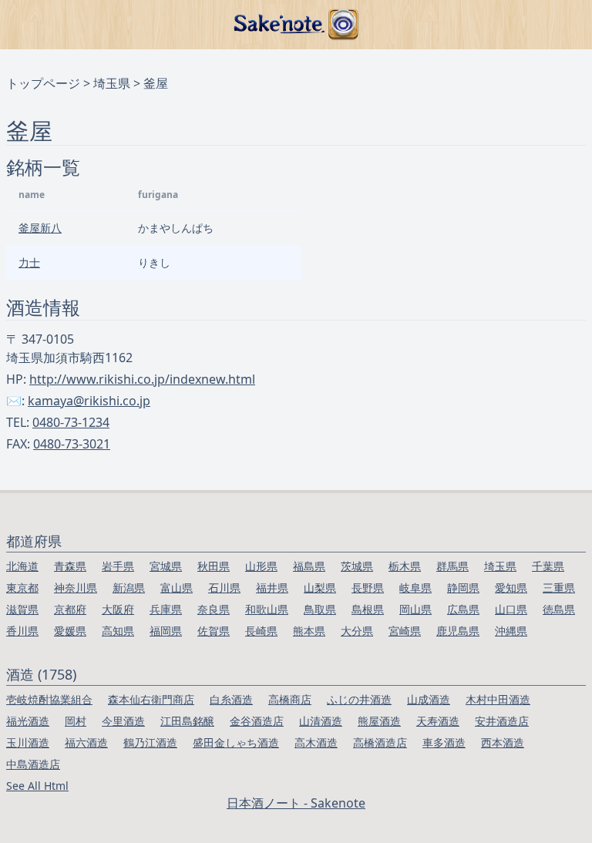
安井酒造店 (502, 721)
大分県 (357, 630)
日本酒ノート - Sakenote (296, 802)
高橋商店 (289, 699)
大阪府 (118, 609)
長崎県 (261, 630)
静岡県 (463, 587)
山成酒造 (428, 699)
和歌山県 (266, 609)
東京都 (22, 587)
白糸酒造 (231, 699)
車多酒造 (444, 742)
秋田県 (213, 566)
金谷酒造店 (257, 721)
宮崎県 (404, 630)
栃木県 (404, 566)
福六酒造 (86, 742)
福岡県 (166, 630)
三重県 (559, 587)
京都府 (70, 609)
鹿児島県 (457, 630)
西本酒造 (502, 742)
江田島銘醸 (187, 721)
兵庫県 (166, 609)
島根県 (368, 609)
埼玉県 (111, 83)
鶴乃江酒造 (150, 742)
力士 (29, 262)
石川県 (224, 587)
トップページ (43, 83)
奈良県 (213, 609)
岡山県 (415, 609)
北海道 (22, 566)
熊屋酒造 (379, 721)
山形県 (261, 566)
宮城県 (166, 566)
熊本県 (309, 630)
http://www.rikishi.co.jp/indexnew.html (142, 379)
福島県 (309, 566)
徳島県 (559, 609)
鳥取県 (320, 609)
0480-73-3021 (71, 443)
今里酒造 (123, 721)
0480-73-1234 (70, 422)
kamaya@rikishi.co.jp (89, 400)
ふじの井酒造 (359, 699)
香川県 (22, 630)
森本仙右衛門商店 (151, 699)
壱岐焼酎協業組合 (49, 699)
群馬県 (452, 566)
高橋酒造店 (380, 742)
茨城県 (357, 566)
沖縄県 (511, 630)
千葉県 (548, 566)
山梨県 (320, 587)
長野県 (368, 587)
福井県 (272, 587)
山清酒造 (320, 721)
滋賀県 (22, 609)
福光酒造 (27, 721)
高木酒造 (316, 742)
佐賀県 (213, 630)
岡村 (75, 721)
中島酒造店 (33, 764)
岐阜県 (415, 587)
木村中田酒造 (498, 699)
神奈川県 (75, 587)
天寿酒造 (437, 721)
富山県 (176, 587)
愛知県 (511, 587)
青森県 (70, 566)
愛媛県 (70, 630)
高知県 (118, 630)
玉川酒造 (27, 742)
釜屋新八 (40, 227)
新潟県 (129, 587)
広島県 (463, 609)
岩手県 (118, 566)
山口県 (511, 609)
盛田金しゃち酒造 (236, 742)
